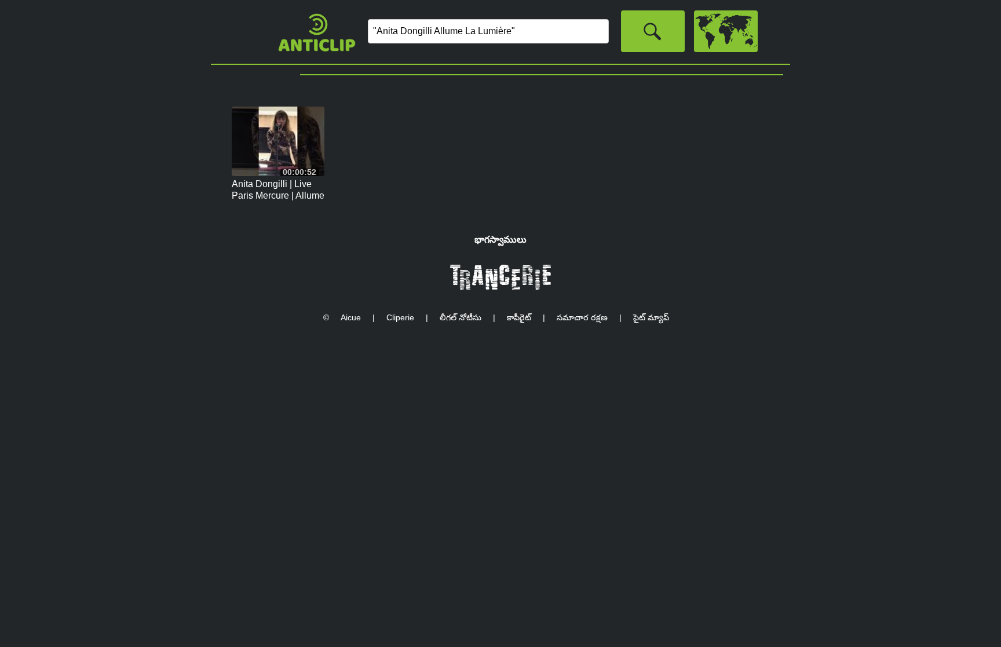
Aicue (351, 317)
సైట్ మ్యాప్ (651, 317)
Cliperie (400, 317)
